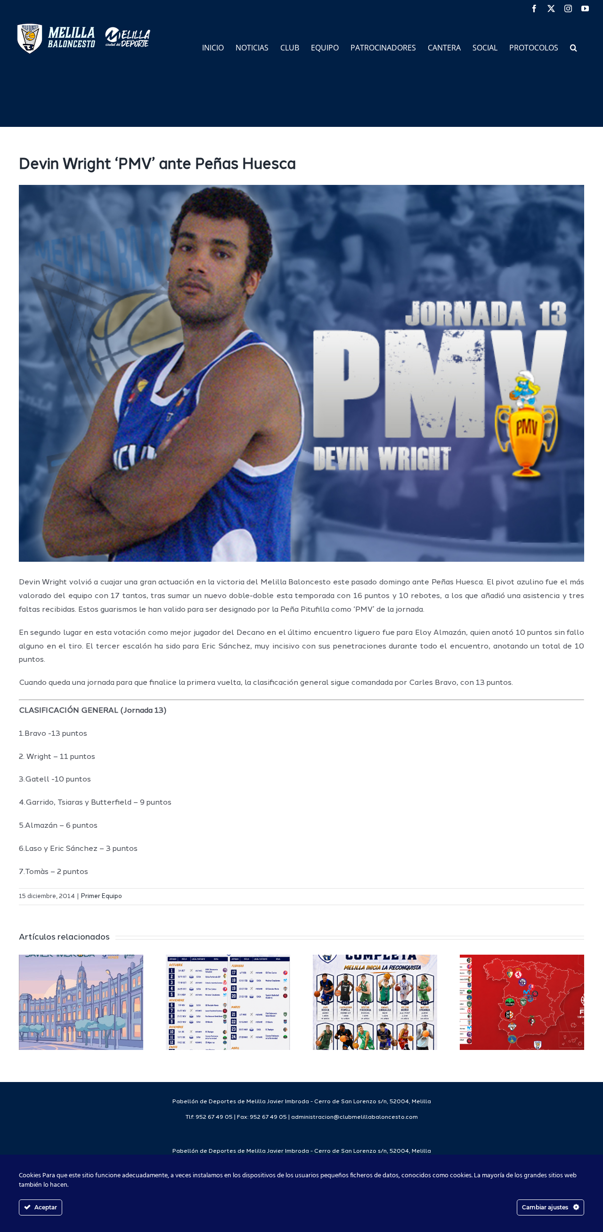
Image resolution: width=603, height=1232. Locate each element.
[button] (573, 46)
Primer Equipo (101, 896)
